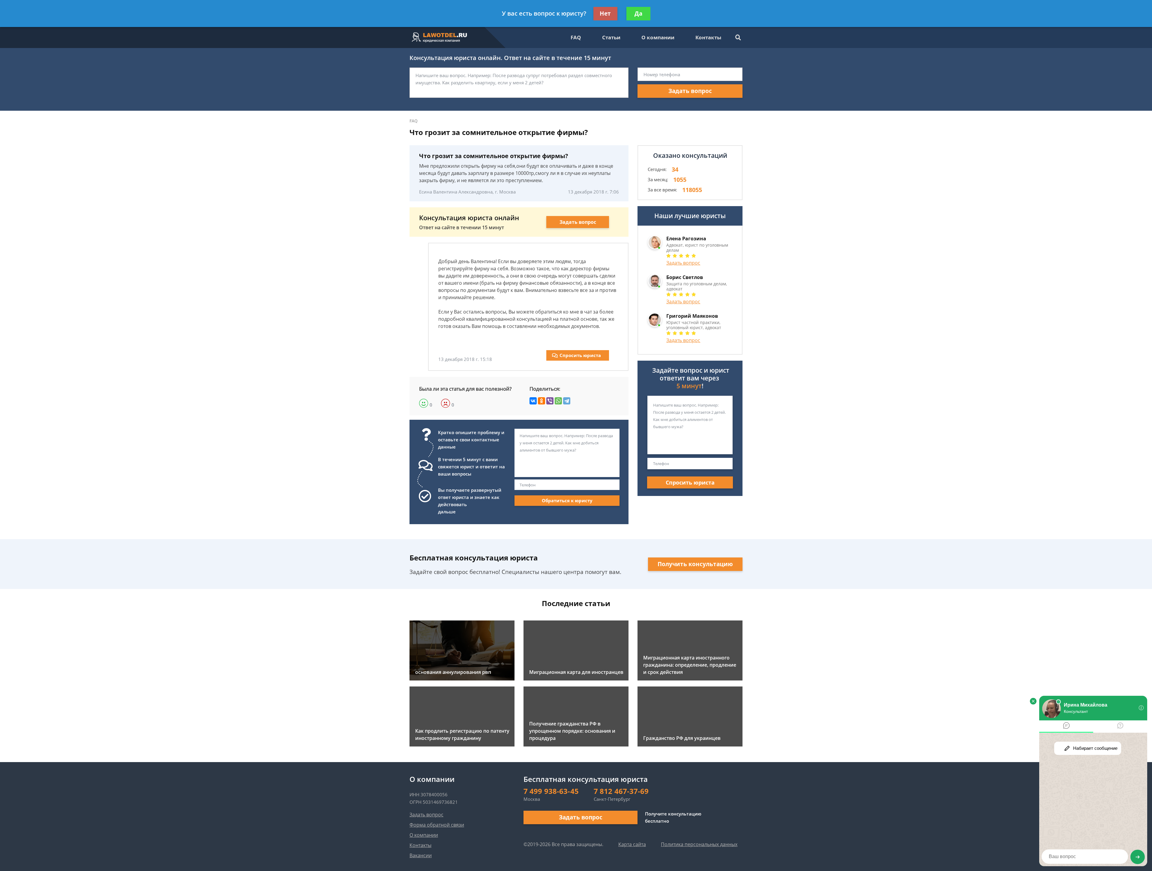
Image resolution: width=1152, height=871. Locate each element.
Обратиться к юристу (567, 500)
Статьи (611, 37)
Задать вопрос (690, 91)
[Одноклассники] (541, 400)
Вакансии (421, 855)
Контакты (708, 37)
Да (638, 13)
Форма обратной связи (437, 824)
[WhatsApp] (558, 400)
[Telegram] (566, 400)
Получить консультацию (695, 564)
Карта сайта (632, 844)
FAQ (576, 37)
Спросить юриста (580, 355)
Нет (605, 13)
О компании (657, 37)
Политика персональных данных (699, 844)
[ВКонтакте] (533, 400)
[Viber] (550, 400)
